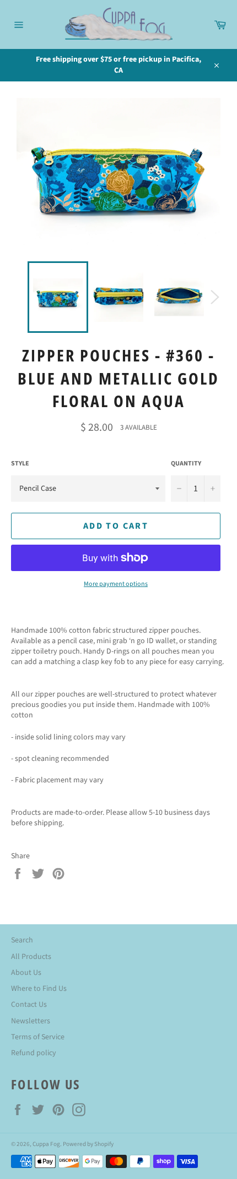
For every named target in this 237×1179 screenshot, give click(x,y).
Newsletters (30, 1021)
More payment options (116, 584)
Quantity (186, 463)
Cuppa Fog (46, 1144)
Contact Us (29, 1004)
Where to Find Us (39, 988)
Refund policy (33, 1053)
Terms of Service (37, 1037)
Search (22, 940)
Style (20, 463)
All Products (31, 956)
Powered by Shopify (88, 1144)
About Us (26, 972)
